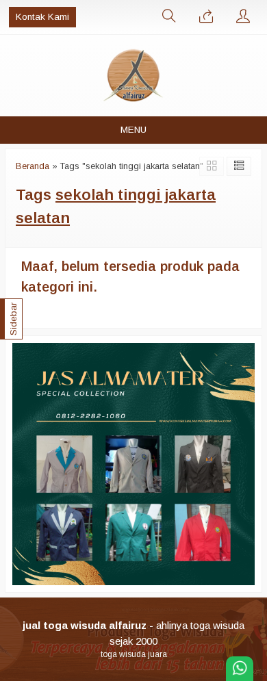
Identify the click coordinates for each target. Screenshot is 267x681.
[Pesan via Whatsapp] (206, 17)
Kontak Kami (42, 17)
